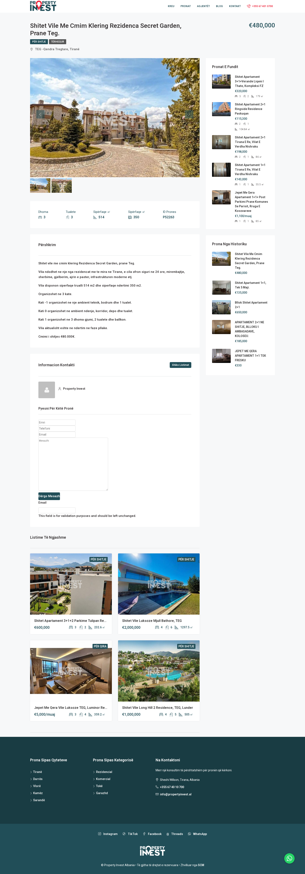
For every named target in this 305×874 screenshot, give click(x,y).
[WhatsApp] (289, 858)
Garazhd (102, 793)
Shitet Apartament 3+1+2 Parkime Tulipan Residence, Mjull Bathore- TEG (90, 621)
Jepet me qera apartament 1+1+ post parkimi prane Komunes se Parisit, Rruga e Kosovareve (251, 201)
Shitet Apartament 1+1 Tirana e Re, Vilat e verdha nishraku (250, 169)
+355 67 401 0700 (262, 6)
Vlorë (37, 786)
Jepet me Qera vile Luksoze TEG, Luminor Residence (75, 708)
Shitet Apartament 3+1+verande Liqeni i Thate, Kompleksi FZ (249, 81)
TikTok (132, 834)
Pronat (186, 6)
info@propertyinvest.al (176, 794)
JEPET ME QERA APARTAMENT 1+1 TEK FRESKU (250, 355)
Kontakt (235, 6)
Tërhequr (57, 41)
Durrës (38, 779)
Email (42, 502)
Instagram (110, 834)
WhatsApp (200, 834)
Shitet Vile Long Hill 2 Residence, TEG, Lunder (157, 708)
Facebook (154, 834)
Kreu (171, 6)
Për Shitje (39, 41)
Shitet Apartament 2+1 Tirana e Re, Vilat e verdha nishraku (250, 142)
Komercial (103, 779)
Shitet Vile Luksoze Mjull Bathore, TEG (152, 621)
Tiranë (37, 772)
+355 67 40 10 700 (172, 787)
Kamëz (38, 793)
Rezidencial (104, 772)
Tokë (99, 786)
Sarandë (39, 800)
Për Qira (100, 646)
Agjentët (203, 6)
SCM (201, 865)
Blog (219, 6)
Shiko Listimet (180, 365)
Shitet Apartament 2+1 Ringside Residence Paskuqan (250, 109)
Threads (177, 834)
